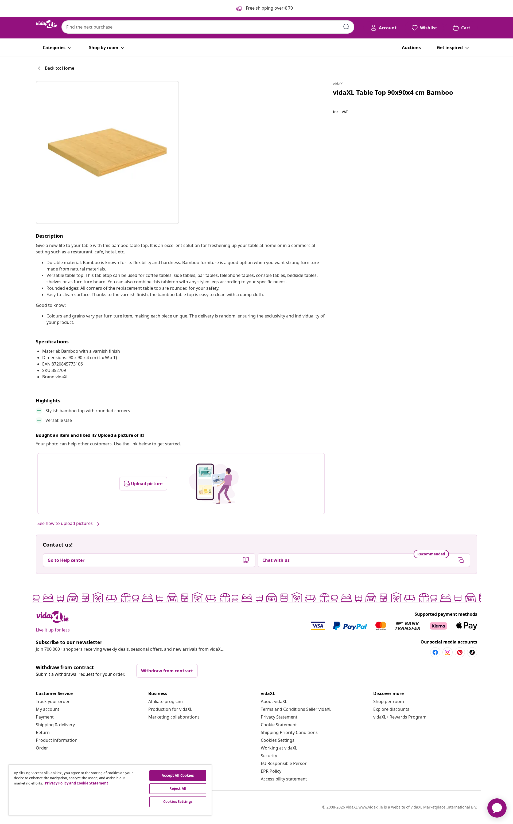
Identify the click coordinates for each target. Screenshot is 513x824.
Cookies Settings (277, 740)
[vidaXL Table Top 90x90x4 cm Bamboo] (107, 152)
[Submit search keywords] (346, 26)
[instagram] (447, 652)
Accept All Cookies (178, 775)
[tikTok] (472, 652)
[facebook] (435, 652)
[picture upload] (213, 483)
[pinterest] (460, 652)
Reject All (177, 788)
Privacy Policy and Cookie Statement (76, 783)
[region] (110, 790)
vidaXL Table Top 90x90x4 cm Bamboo (393, 92)
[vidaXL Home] (46, 24)
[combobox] (207, 27)
